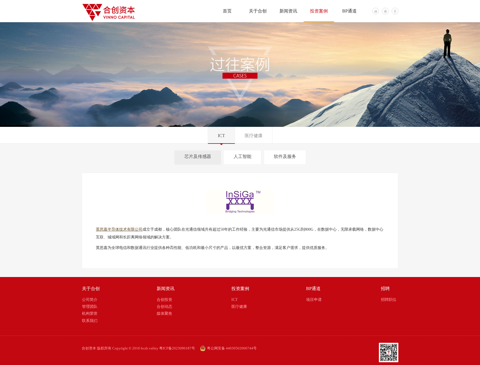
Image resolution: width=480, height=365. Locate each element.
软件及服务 (285, 156)
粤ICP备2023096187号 (177, 348)
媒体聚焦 (164, 313)
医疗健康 (253, 135)
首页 (227, 11)
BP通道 (349, 11)
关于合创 (258, 11)
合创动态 (164, 306)
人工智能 (242, 156)
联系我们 (90, 321)
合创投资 (164, 300)
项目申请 (314, 300)
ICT (221, 135)
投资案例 (319, 11)
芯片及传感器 (197, 156)
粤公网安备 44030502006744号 (232, 348)
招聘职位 (388, 300)
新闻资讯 (288, 11)
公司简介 (90, 300)
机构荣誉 (90, 313)
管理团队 (90, 306)
